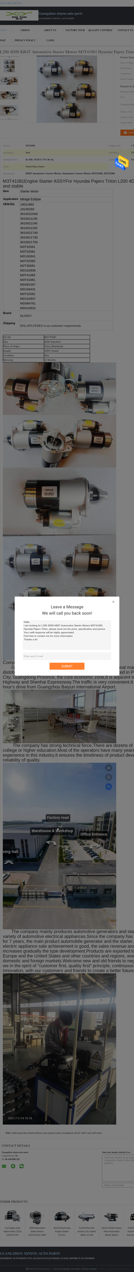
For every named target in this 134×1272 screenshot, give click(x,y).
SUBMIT (67, 666)
